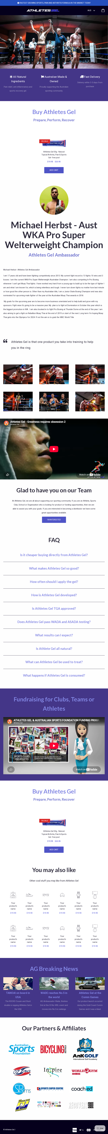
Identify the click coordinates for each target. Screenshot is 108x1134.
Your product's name (13, 906)
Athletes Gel (9, 1130)
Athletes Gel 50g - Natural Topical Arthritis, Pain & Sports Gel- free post (54, 155)
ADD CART (54, 170)
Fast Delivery (92, 76)
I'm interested (54, 520)
